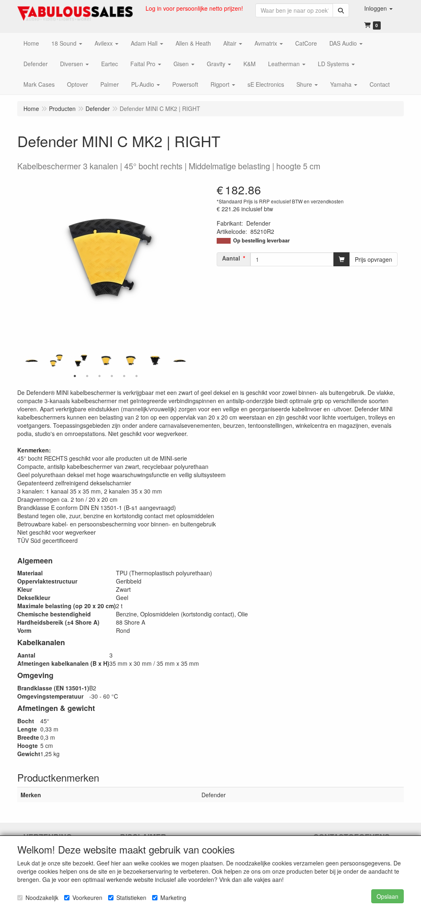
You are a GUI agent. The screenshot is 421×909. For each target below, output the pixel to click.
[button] (378, 8)
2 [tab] (87, 376)
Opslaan (387, 896)
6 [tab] (136, 376)
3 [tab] (99, 376)
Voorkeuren (87, 897)
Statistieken (131, 897)
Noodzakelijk (41, 897)
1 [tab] (75, 376)
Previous (21, 360)
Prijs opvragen (373, 259)
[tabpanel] (105, 360)
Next (190, 360)
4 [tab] (112, 376)
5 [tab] (124, 376)
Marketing (173, 897)
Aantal (231, 258)
